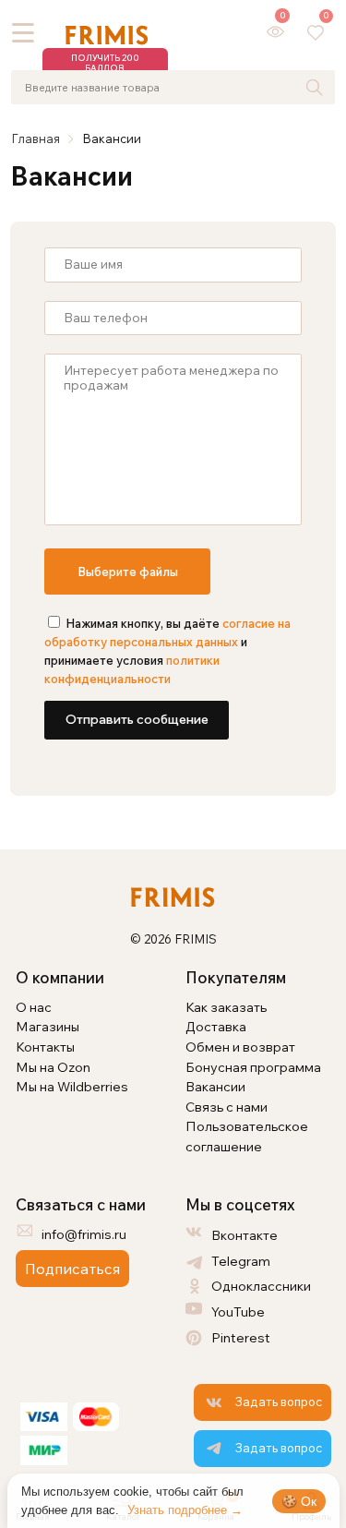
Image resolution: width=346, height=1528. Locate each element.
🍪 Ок (298, 1501)
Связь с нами (226, 1106)
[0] (275, 32)
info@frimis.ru (84, 1234)
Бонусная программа (253, 1067)
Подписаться (72, 1268)
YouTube (238, 1311)
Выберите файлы (128, 571)
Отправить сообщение (137, 719)
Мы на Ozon (53, 1067)
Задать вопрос (278, 1401)
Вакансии (215, 1086)
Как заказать (226, 1007)
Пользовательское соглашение (246, 1136)
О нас (34, 1007)
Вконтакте (244, 1235)
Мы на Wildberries (72, 1086)
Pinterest (240, 1337)
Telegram (240, 1260)
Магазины (47, 1026)
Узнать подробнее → (185, 1510)
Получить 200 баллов (105, 63)
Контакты (45, 1046)
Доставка (215, 1026)
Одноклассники (261, 1285)
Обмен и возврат (240, 1046)
